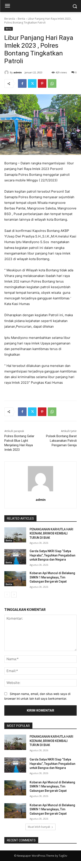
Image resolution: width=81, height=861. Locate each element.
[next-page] (14, 594)
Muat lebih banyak (39, 827)
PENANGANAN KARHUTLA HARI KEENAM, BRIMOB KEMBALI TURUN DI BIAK (51, 533)
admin (17, 72)
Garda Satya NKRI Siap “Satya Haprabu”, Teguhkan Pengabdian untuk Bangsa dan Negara (52, 555)
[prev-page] (7, 594)
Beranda (9, 18)
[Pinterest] (42, 83)
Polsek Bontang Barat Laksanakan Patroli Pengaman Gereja (61, 440)
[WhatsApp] (52, 83)
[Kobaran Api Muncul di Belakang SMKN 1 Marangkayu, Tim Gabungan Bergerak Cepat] (15, 578)
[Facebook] (22, 83)
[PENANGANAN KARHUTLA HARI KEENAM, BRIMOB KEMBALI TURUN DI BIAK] (15, 534)
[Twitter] (32, 83)
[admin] (7, 72)
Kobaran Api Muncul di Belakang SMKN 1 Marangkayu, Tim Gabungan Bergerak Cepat (52, 577)
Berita (21, 18)
